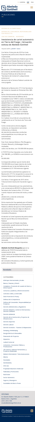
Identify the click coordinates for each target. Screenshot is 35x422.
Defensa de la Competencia (10, 28)
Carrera (22, 2)
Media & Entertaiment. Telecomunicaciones (16, 354)
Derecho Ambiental (9, 314)
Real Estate (6, 374)
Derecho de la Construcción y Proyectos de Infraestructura (16, 318)
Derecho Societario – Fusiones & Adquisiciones (17, 327)
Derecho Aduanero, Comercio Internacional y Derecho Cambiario (16, 310)
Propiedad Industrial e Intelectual (13, 369)
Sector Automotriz (8, 377)
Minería (5, 357)
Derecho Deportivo (9, 322)
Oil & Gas (6, 366)
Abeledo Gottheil (9, 7)
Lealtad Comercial (8, 36)
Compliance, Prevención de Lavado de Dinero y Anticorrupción (17, 287)
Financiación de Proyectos (11, 336)
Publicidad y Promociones (11, 371)
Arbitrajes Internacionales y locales (13, 280)
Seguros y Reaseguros (10, 380)
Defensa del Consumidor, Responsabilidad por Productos (16, 32)
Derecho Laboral (8, 324)
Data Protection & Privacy (11, 296)
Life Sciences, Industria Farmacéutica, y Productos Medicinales (15, 350)
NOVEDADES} (7, 363)
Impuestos (6, 339)
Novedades (20, 36)
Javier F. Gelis (15, 49)
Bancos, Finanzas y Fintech (11, 283)
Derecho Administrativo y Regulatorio (14, 307)
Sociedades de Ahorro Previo (12, 383)
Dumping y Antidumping (10, 330)
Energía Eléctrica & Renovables (12, 333)
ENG (32, 2)
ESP (28, 2)
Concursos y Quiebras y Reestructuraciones (16, 291)
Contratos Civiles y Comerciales (12, 293)
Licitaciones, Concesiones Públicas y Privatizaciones (14, 346)
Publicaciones (8, 14)
